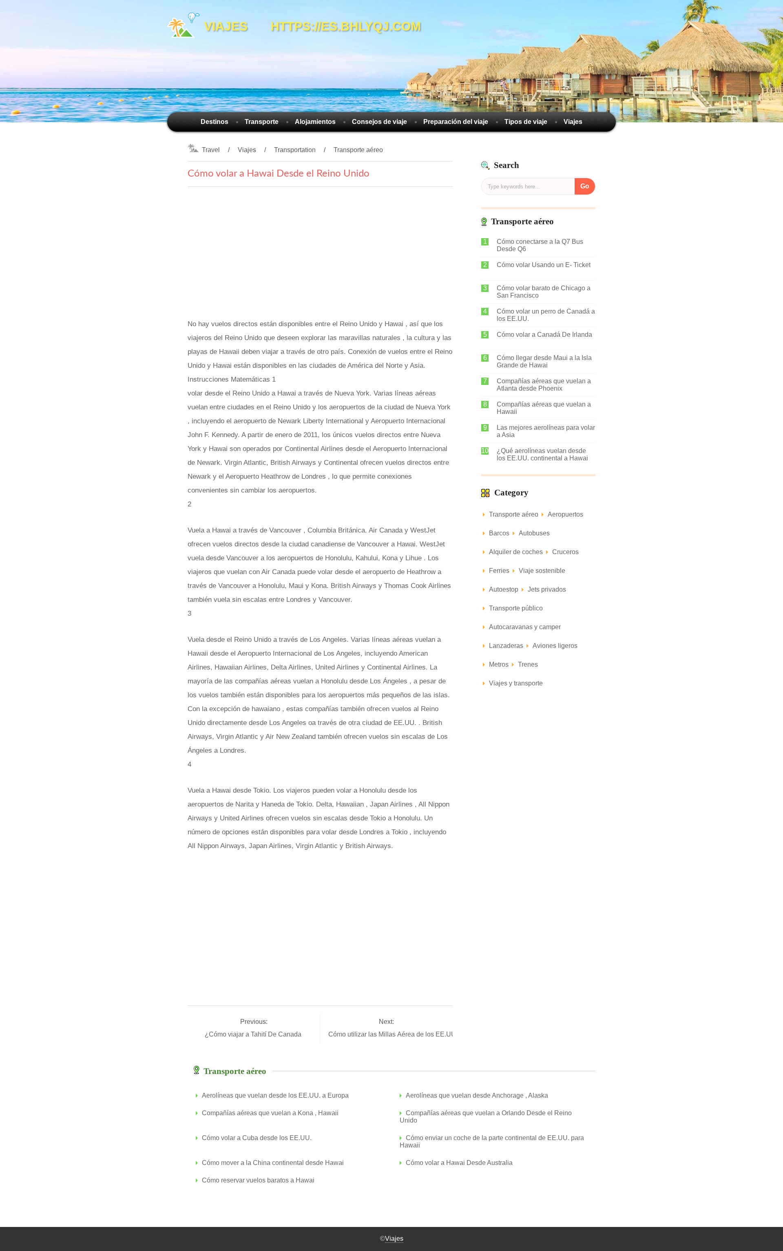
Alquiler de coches (516, 551)
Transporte (262, 121)
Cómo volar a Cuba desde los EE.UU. (257, 1137)
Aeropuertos (565, 514)
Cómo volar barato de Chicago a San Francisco (544, 292)
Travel (211, 149)
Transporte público (516, 608)
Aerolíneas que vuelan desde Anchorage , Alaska (477, 1095)
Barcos (499, 533)
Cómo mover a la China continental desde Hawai (273, 1162)
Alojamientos (315, 121)
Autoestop (503, 589)
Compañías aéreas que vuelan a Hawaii (544, 408)
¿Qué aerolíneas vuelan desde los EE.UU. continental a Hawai (542, 454)
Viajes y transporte (516, 683)
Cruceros (565, 551)
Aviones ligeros (555, 645)
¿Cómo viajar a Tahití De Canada (254, 1034)
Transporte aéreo (358, 149)
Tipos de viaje (525, 121)
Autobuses (534, 533)
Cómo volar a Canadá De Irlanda (544, 334)
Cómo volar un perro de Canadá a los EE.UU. (546, 315)
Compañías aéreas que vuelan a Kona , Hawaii (270, 1113)
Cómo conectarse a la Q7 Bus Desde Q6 (540, 245)
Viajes (573, 121)
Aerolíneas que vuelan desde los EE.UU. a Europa (275, 1095)
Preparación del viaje (455, 121)
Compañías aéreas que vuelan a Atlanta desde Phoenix (544, 385)
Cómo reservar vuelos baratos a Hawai (258, 1180)
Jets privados (547, 589)
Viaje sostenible (542, 570)
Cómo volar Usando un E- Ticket (544, 264)
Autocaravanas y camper (525, 626)
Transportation (295, 149)
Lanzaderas (506, 645)
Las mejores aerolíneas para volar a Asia (546, 431)
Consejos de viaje (379, 121)
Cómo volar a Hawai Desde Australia (459, 1162)
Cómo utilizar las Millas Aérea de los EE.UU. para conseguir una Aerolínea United (447, 1034)
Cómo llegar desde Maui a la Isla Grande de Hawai (544, 361)
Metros (499, 664)
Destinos (214, 121)
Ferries (499, 570)
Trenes (528, 664)
